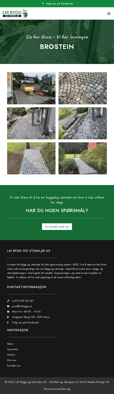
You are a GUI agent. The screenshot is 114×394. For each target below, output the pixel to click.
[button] (108, 13)
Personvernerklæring (57, 389)
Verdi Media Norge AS (94, 382)
